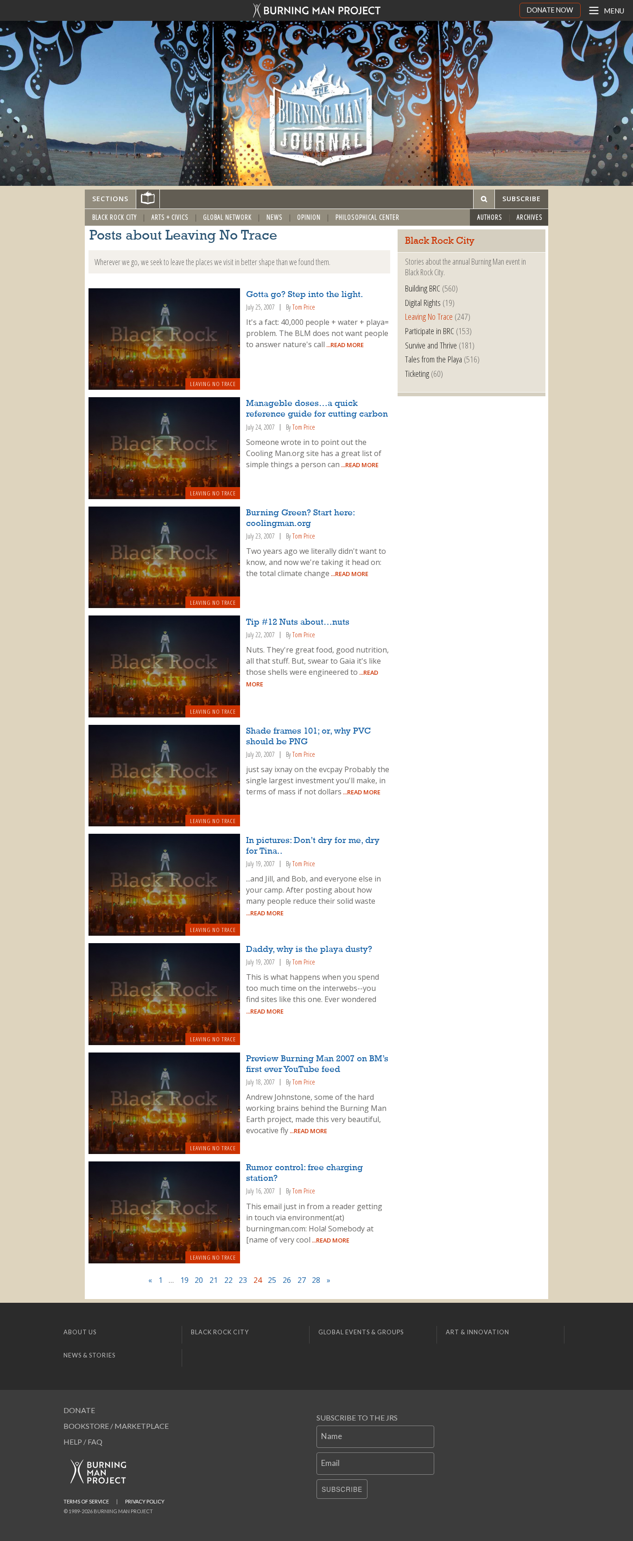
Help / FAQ (82, 1441)
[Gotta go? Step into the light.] (164, 339)
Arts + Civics (170, 217)
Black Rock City (114, 217)
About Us (79, 1332)
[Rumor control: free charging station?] (164, 1212)
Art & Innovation (477, 1332)
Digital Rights (423, 302)
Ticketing (417, 373)
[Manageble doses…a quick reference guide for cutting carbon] (164, 448)
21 (213, 1280)
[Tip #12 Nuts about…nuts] (164, 666)
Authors (489, 217)
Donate (79, 1410)
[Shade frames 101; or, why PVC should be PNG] (164, 776)
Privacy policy (145, 1501)
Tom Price (303, 307)
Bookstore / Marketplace (116, 1425)
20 (199, 1280)
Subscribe (342, 1489)
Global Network (227, 217)
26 (287, 1280)
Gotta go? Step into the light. (304, 294)
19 (184, 1280)
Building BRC (422, 288)
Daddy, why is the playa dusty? (309, 949)
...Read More (344, 345)
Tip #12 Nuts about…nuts (297, 622)
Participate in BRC (429, 330)
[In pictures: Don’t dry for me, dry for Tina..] (164, 885)
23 (243, 1280)
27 (302, 1280)
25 (272, 1280)
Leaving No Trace (213, 384)
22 (228, 1280)
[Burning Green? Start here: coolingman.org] (164, 558)
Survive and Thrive (431, 345)
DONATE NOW (550, 10)
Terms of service (86, 1501)
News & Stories (89, 1355)
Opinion (309, 217)
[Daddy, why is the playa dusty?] (164, 994)
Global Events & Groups (361, 1332)
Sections (110, 198)
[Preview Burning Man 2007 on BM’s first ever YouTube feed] (164, 1103)
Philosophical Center (367, 217)
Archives (530, 217)
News (274, 217)
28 (316, 1280)
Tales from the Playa (433, 359)
